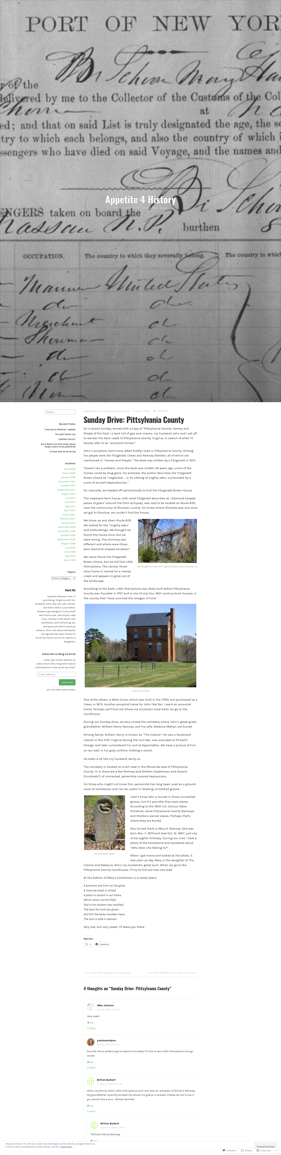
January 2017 (68, 522)
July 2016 (70, 547)
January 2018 (68, 477)
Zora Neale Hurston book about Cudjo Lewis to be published (58, 445)
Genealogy (109, 411)
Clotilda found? (66, 439)
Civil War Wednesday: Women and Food (171, 972)
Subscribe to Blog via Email (58, 654)
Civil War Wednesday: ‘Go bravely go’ (108, 972)
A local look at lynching (62, 451)
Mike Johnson (105, 1005)
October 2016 (68, 535)
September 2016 (66, 539)
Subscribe (67, 682)
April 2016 (69, 560)
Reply (92, 1028)
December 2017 (66, 481)
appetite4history (92, 411)
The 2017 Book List (65, 434)
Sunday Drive (123, 411)
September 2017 (66, 489)
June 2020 (69, 469)
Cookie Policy (66, 1147)
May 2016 (70, 555)
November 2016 (66, 531)
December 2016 (66, 526)
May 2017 (70, 506)
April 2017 (69, 510)
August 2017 (68, 493)
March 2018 (68, 473)
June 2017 (70, 502)
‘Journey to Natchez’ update (59, 429)
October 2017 (68, 485)
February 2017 (67, 518)
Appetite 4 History (140, 199)
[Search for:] (60, 411)
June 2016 (69, 551)
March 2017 (69, 514)
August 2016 (68, 543)
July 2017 (70, 498)
